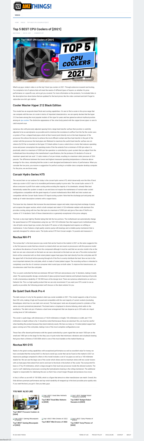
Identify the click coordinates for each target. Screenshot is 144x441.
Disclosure (110, 435)
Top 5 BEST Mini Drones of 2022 (54, 422)
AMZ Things (22, 435)
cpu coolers (25, 120)
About (129, 435)
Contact (120, 435)
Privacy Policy (97, 435)
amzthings (16, 33)
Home (17, 22)
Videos (17, 15)
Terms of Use (83, 435)
